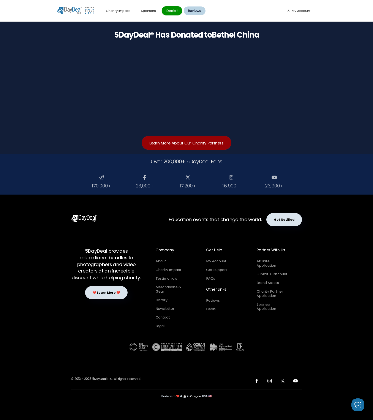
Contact (163, 317)
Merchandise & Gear (168, 289)
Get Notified (284, 219)
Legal (160, 325)
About (161, 261)
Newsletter (165, 308)
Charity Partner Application (270, 293)
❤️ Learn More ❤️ (106, 292)
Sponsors (148, 10)
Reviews (194, 10)
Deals (211, 309)
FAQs (210, 278)
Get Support (216, 269)
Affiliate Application (266, 263)
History (162, 300)
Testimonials (166, 278)
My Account (299, 10)
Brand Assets (268, 282)
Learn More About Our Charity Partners (186, 143)
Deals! (172, 10)
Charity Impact (118, 10)
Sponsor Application (266, 306)
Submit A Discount (272, 274)
